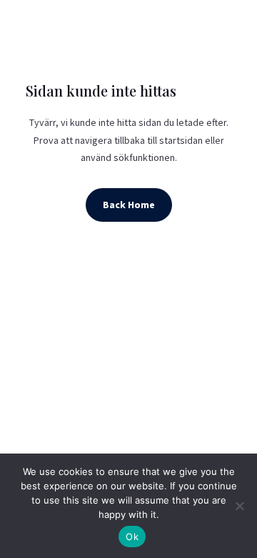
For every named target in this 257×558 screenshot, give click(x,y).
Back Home (129, 204)
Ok (132, 536)
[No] (239, 506)
